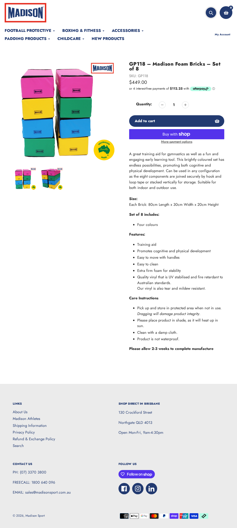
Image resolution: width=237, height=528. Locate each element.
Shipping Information (30, 425)
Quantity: (144, 104)
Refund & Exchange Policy (34, 439)
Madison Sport (35, 515)
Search (18, 445)
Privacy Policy (24, 432)
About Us (20, 412)
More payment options (176, 141)
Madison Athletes (26, 418)
